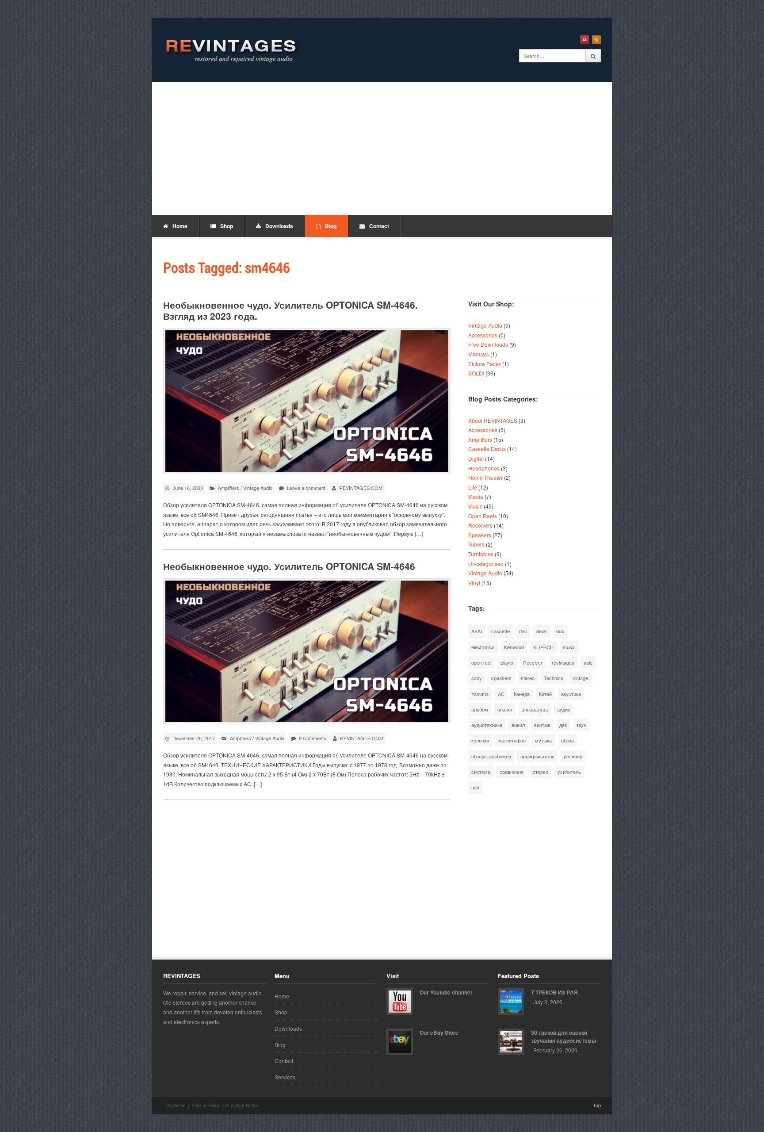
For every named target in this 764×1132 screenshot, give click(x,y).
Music (475, 506)
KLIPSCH (543, 646)
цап (475, 787)
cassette (500, 631)
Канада (522, 693)
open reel (481, 662)
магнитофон (512, 740)
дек (563, 724)
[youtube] (584, 39)
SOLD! (476, 373)
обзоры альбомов (491, 756)
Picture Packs (484, 363)
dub (560, 631)
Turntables (480, 554)
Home (179, 226)
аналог (504, 709)
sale (588, 662)
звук (581, 724)
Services (285, 1077)
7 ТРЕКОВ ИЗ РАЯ (554, 992)
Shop (226, 226)
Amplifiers (228, 487)
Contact (379, 226)
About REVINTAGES (492, 420)
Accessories (482, 335)
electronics (483, 646)
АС (501, 693)
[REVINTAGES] (229, 50)
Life (472, 487)
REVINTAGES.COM (360, 487)
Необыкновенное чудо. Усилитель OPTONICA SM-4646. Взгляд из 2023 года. (290, 310)
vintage (580, 677)
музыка (543, 740)
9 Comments (312, 738)
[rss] (596, 39)
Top (597, 1105)
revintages (563, 662)
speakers (501, 677)
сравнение (511, 771)
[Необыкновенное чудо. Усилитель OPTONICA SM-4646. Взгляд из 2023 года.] (307, 401)
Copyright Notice (242, 1105)
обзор (567, 740)
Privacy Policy (205, 1105)
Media (475, 496)
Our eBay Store (439, 1032)
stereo (528, 677)
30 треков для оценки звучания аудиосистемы (563, 1036)
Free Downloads (488, 344)
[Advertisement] (382, 148)
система (480, 771)
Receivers (480, 525)
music (569, 646)
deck (541, 631)
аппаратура (535, 709)
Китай (545, 693)
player (507, 662)
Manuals (478, 354)
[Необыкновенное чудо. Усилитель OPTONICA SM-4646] (307, 651)
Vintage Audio (257, 487)
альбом (479, 709)
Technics (553, 677)
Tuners (476, 544)
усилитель (569, 771)
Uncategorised (486, 563)
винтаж (542, 724)
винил (518, 724)
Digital (476, 458)
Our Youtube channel (446, 992)
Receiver (532, 662)
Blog (330, 226)
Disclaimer (175, 1105)
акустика (571, 693)
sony (476, 677)
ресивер (573, 756)
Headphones (484, 468)
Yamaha (480, 693)
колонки (480, 740)
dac (523, 631)
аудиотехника (486, 724)
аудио (563, 709)
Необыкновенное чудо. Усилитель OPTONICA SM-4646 (289, 566)
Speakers (479, 535)
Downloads (279, 226)
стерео (540, 771)
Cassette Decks (487, 448)
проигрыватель (537, 756)
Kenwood (514, 646)
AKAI (476, 631)
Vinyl (474, 582)
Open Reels (482, 516)
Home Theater (485, 477)
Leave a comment (306, 487)
